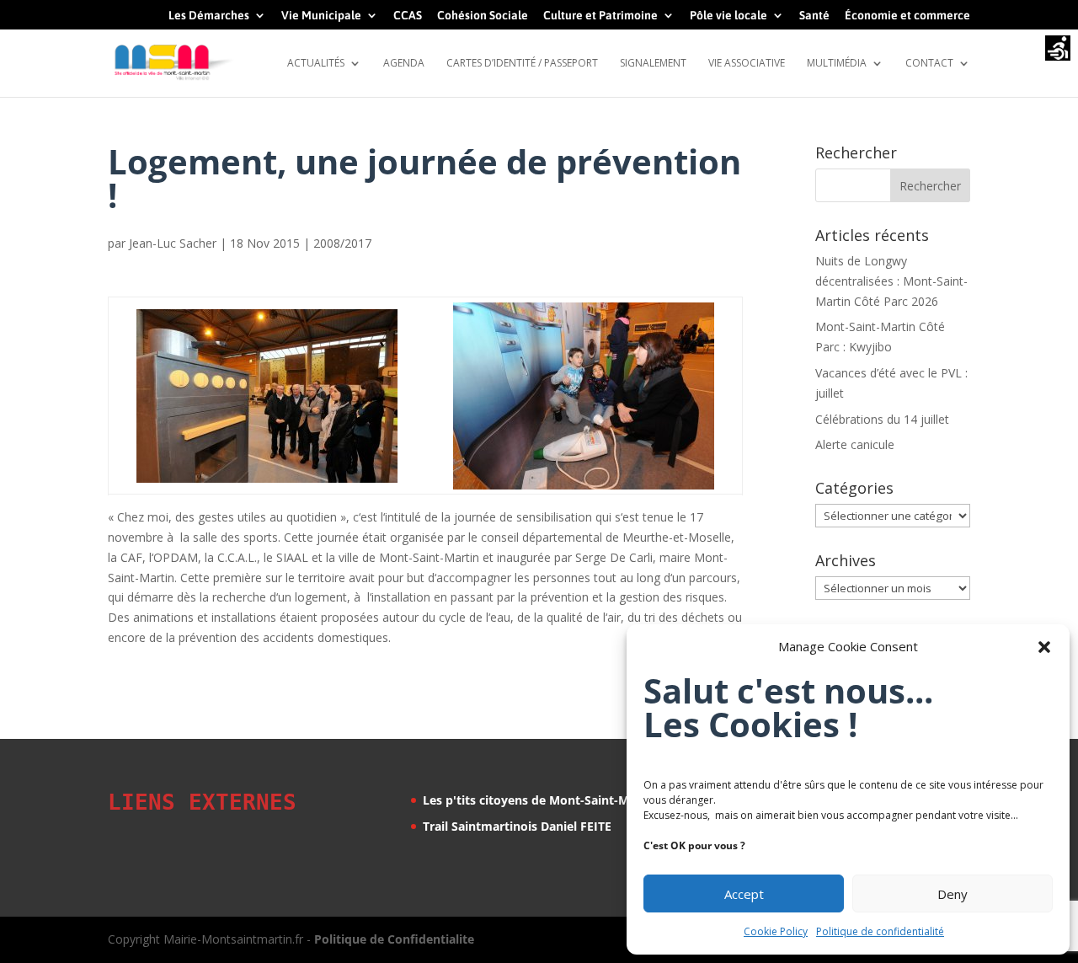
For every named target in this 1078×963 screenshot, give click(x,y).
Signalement (653, 63)
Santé (814, 15)
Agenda (403, 63)
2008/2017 (342, 243)
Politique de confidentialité (880, 931)
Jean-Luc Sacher (172, 243)
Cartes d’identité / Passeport (522, 63)
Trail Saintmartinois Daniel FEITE (517, 826)
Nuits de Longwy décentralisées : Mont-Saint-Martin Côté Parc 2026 (891, 281)
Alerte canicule (854, 444)
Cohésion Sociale (482, 15)
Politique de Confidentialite (394, 939)
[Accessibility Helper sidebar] (1058, 49)
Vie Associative (746, 63)
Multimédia (837, 63)
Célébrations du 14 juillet (882, 419)
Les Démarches (208, 15)
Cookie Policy (776, 931)
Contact (929, 63)
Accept (744, 893)
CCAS (407, 15)
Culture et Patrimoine (600, 15)
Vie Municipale (321, 15)
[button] (1044, 647)
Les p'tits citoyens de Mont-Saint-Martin (540, 800)
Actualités (315, 63)
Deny (952, 893)
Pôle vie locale (728, 15)
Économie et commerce (907, 15)
